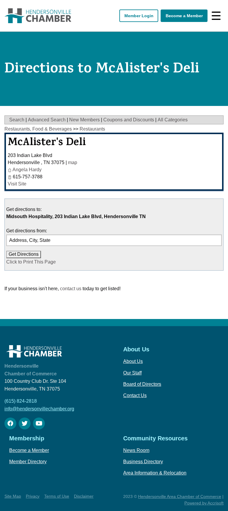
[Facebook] (10, 423)
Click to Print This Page (31, 261)
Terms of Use (56, 496)
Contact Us (135, 395)
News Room (136, 450)
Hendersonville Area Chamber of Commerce (179, 496)
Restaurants (92, 128)
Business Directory (143, 461)
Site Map (12, 496)
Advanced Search (47, 119)
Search (16, 119)
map (72, 162)
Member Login (138, 15)
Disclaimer (84, 496)
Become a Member (184, 15)
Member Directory (28, 461)
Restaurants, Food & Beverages (38, 128)
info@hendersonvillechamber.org (39, 408)
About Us (133, 361)
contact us (70, 288)
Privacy (32, 496)
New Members (84, 119)
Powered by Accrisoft (204, 503)
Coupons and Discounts (128, 119)
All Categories (173, 119)
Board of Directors (142, 384)
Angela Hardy (27, 169)
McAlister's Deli (47, 143)
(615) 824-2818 (20, 401)
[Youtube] (39, 423)
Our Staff (132, 372)
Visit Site (17, 183)
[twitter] (25, 423)
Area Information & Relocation (154, 472)
